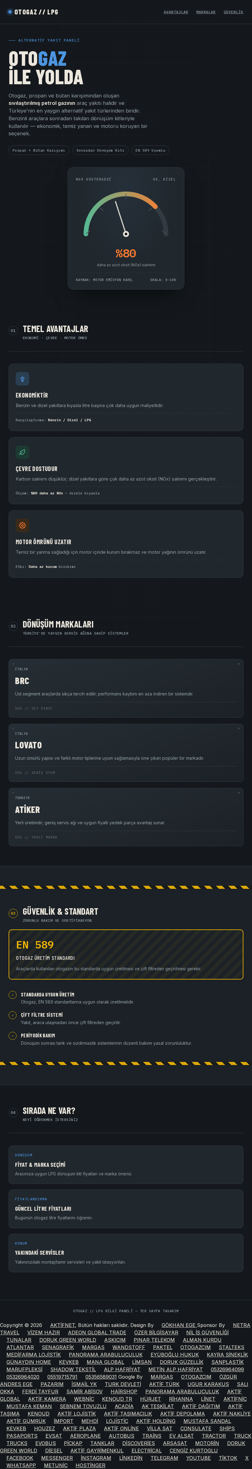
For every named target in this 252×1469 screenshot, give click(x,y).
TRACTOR (214, 1436)
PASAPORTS (21, 1436)
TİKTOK (228, 1458)
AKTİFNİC (235, 1399)
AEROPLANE (85, 1436)
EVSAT (53, 1436)
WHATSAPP (21, 1465)
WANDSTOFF (128, 1347)
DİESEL (53, 1450)
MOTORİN (207, 1443)
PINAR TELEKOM (154, 1340)
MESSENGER (57, 1458)
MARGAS (93, 1347)
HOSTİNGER (90, 1465)
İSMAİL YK (84, 1384)
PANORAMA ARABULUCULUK (106, 1355)
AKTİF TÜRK (164, 1384)
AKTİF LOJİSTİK (76, 1414)
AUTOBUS (121, 1436)
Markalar (206, 12)
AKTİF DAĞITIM (201, 1406)
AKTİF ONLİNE (121, 1428)
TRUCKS (16, 1443)
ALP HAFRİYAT (122, 1369)
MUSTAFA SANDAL (207, 1421)
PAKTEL (162, 1347)
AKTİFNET (62, 1325)
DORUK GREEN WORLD (67, 1340)
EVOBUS (45, 1443)
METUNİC (56, 1465)
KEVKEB (69, 1362)
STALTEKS (231, 1347)
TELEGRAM (164, 1458)
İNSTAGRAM (96, 1458)
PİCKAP (73, 1443)
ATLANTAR (20, 1347)
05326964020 (22, 1377)
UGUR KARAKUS (208, 1384)
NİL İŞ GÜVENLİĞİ (207, 1332)
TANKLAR (102, 1443)
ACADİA (124, 1406)
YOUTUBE (198, 1458)
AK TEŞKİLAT (158, 1406)
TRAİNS (151, 1436)
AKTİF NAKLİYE (232, 1414)
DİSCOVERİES (138, 1443)
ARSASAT (175, 1443)
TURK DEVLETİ (123, 1384)
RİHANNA (181, 1399)
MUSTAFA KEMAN (29, 1406)
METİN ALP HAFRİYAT (175, 1369)
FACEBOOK (19, 1458)
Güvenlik (233, 12)
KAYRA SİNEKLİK (227, 1355)
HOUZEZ (44, 1428)
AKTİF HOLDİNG (155, 1421)
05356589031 (101, 1377)
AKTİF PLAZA (79, 1428)
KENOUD (38, 1414)
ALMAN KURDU (202, 1340)
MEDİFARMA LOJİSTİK (33, 1355)
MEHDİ (89, 1421)
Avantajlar (176, 12)
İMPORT (63, 1421)
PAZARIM (52, 1384)
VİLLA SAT (159, 1428)
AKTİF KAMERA (47, 1399)
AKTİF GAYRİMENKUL (97, 1450)
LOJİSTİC (117, 1421)
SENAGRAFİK (58, 1347)
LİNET (208, 1399)
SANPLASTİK (227, 1362)
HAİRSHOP (124, 1391)
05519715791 (62, 1377)
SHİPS (227, 1428)
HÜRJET (150, 1399)
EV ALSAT (181, 1436)
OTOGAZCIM (195, 1347)
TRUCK (242, 1436)
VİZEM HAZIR (43, 1332)
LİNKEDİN (131, 1458)
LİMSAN (142, 1362)
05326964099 (227, 1369)
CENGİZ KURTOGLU (194, 1450)
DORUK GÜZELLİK (181, 1362)
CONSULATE (195, 1428)
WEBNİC (84, 1399)
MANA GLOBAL (105, 1362)
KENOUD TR (117, 1399)
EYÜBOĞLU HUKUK (175, 1355)
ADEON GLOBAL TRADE (97, 1332)
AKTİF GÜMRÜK (26, 1421)
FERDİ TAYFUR (40, 1391)
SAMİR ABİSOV (84, 1391)
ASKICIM (115, 1340)
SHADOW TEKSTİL (73, 1369)
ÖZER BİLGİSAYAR (156, 1332)
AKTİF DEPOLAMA (182, 1414)
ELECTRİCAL (147, 1450)
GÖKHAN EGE (179, 1325)
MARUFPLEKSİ (24, 1369)
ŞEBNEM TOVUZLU (83, 1406)
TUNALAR (18, 1340)
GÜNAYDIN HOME (28, 1362)
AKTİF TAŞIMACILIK (128, 1414)
